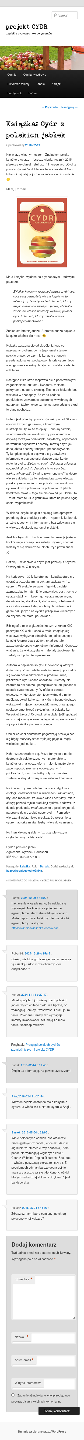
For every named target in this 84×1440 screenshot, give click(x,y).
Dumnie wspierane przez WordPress (42, 1431)
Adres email (24, 1360)
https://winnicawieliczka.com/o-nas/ (35, 928)
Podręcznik (14, 93)
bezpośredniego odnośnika (24, 870)
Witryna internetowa (28, 1382)
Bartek (44, 866)
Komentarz (23, 1279)
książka (25, 866)
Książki (56, 84)
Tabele (40, 84)
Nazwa (22, 1337)
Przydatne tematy (18, 84)
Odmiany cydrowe (34, 74)
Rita (14, 1096)
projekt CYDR (27, 27)
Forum (32, 93)
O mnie (12, 74)
